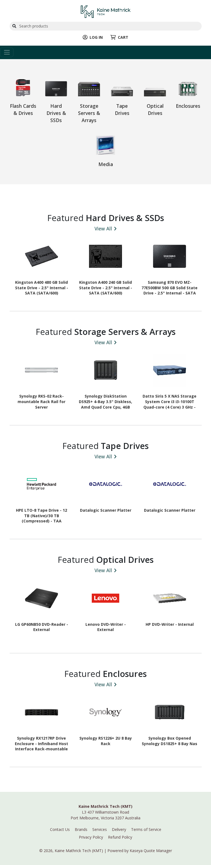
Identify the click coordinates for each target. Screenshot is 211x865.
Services (99, 829)
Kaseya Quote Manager (151, 850)
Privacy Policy (91, 837)
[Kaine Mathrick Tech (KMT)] (106, 11)
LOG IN (96, 37)
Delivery (119, 829)
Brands (81, 829)
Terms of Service (146, 829)
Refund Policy (120, 837)
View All (103, 228)
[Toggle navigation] (6, 52)
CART (123, 37)
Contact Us (60, 829)
